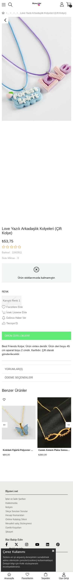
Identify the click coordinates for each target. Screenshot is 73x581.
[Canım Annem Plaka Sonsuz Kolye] (54, 422)
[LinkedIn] (50, 544)
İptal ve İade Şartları (15, 499)
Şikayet (9, 531)
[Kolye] (13, 13)
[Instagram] (29, 544)
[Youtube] (39, 544)
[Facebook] (8, 544)
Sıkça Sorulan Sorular (16, 511)
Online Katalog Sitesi (16, 519)
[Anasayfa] (6, 13)
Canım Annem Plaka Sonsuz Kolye (54, 450)
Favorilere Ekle (4, 399)
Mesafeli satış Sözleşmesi (18, 523)
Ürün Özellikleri (17, 335)
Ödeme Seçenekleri (19, 377)
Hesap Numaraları (14, 515)
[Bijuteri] (10, 13)
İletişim (9, 507)
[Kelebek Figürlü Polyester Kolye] (19, 422)
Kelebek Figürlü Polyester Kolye (19, 450)
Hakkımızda (11, 503)
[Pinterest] (60, 544)
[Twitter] (19, 544)
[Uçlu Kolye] (17, 13)
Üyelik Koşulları (13, 527)
